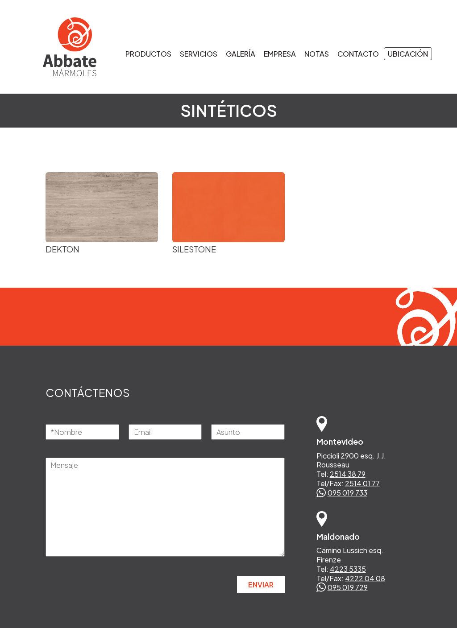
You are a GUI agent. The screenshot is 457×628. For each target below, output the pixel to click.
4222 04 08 (365, 578)
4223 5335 (348, 569)
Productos (148, 53)
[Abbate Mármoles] (60, 47)
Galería (240, 53)
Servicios (198, 53)
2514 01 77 (362, 483)
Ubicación (408, 53)
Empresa (280, 53)
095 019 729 (348, 587)
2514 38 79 (348, 474)
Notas (316, 53)
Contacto (358, 53)
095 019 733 (347, 492)
